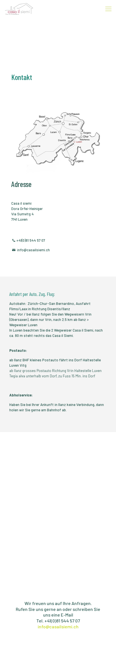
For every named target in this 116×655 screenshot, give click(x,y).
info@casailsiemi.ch (58, 626)
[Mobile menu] (108, 8)
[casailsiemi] (19, 8)
